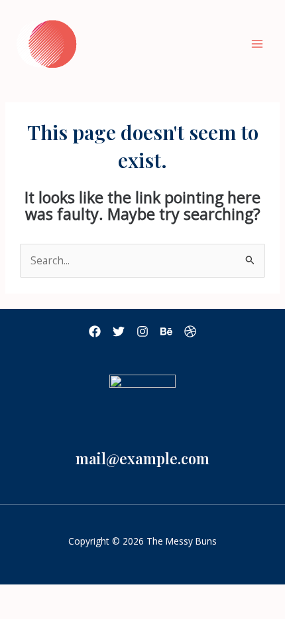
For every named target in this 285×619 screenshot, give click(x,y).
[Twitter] (119, 331)
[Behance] (166, 331)
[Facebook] (95, 331)
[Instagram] (142, 331)
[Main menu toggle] (257, 43)
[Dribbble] (190, 331)
